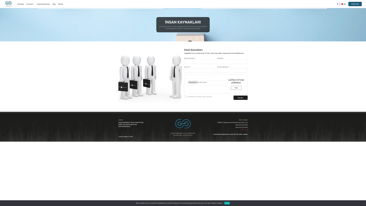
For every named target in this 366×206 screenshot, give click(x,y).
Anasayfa (21, 4)
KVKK (131, 136)
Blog (54, 4)
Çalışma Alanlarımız (43, 4)
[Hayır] (364, 203)
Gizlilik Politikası (123, 136)
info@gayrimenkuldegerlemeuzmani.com (233, 122)
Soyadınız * (220, 58)
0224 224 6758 (242, 125)
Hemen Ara (355, 4)
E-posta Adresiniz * (223, 67)
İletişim (60, 4)
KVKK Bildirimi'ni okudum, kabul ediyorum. (199, 96)
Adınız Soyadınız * (190, 58)
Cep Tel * (187, 67)
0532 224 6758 (242, 127)
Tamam (227, 203)
